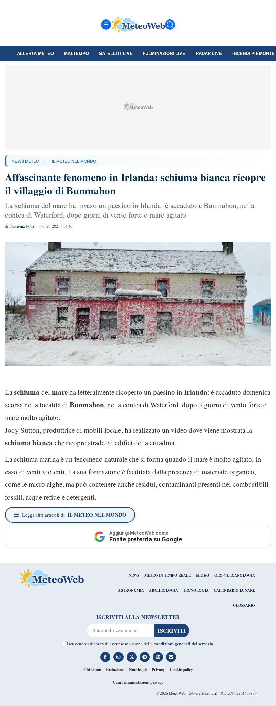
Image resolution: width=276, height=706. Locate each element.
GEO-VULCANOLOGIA (234, 575)
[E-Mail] (171, 657)
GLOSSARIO (244, 605)
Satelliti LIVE (116, 53)
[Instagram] (118, 657)
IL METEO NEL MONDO (74, 161)
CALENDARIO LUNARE (234, 590)
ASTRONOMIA (131, 590)
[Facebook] (105, 657)
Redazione (115, 669)
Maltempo (76, 53)
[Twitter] (132, 657)
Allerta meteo (35, 53)
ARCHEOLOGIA (163, 590)
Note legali (138, 669)
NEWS (134, 575)
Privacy (158, 669)
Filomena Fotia (21, 226)
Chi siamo (92, 669)
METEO (202, 575)
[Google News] (158, 657)
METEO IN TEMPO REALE (167, 575)
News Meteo (25, 161)
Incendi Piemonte (253, 53)
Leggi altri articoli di (74, 514)
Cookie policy (181, 669)
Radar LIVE (209, 53)
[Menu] (106, 24)
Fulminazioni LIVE (164, 53)
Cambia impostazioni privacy (138, 682)
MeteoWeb (177, 693)
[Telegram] (145, 657)
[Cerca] (170, 24)
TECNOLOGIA (196, 590)
